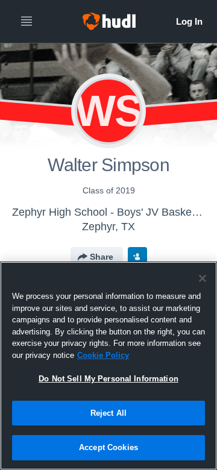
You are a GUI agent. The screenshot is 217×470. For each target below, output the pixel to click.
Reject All (108, 413)
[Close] (202, 278)
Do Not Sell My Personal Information (108, 378)
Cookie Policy (103, 355)
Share (101, 257)
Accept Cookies (108, 447)
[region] (108, 366)
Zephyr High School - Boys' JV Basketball (112, 212)
